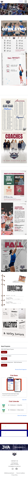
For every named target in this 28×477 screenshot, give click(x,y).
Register (4, 352)
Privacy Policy (15, 474)
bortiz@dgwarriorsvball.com (14, 466)
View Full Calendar (21, 415)
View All (24, 399)
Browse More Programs (20, 369)
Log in (21, 1)
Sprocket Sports (10, 473)
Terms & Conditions (20, 473)
